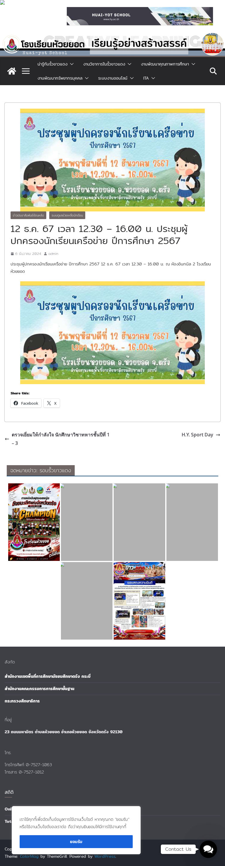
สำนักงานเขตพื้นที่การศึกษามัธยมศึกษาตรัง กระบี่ (48, 676)
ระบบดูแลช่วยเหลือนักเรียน (67, 215)
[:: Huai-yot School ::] (112, 36)
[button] (70, 64)
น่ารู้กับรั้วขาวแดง (52, 64)
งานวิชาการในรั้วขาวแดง (104, 64)
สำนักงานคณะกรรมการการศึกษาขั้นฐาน (39, 688)
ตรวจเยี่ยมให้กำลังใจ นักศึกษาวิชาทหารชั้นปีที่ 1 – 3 (61, 438)
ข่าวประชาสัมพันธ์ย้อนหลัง (28, 215)
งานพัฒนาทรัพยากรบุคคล (60, 78)
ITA (146, 78)
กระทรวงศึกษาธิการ (22, 701)
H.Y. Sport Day (197, 434)
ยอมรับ (76, 841)
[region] (76, 830)
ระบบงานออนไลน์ (112, 78)
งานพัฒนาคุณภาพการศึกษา (165, 64)
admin (53, 253)
